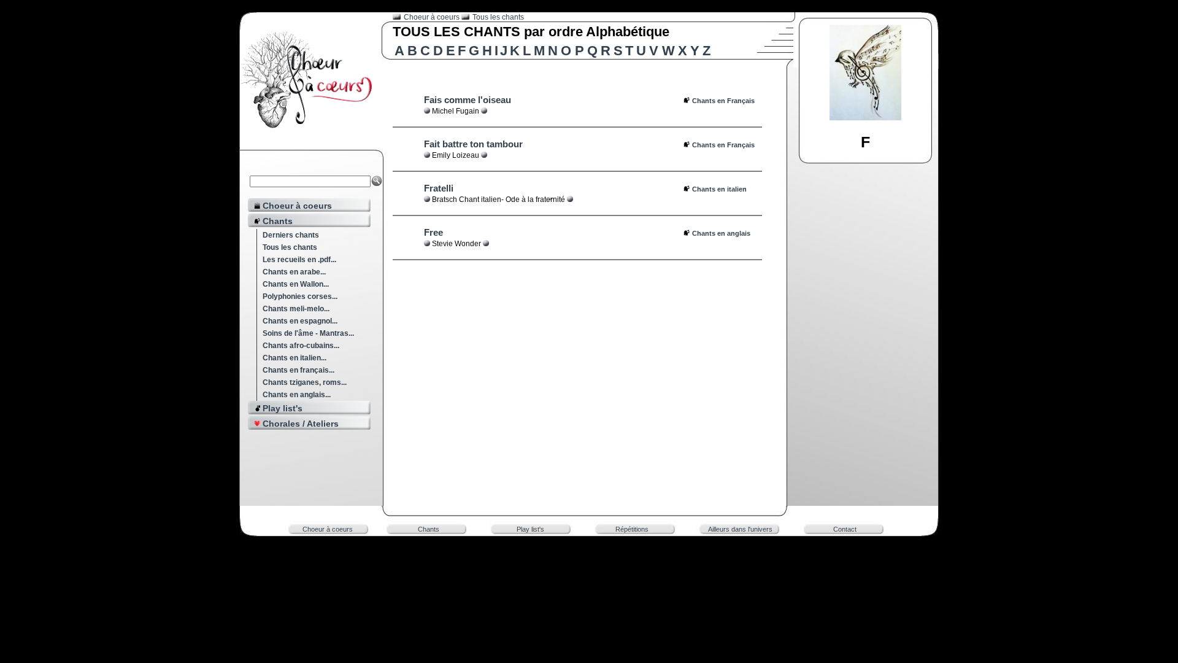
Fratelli (438, 188)
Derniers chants (291, 235)
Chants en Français (723, 100)
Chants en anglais (721, 233)
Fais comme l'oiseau (467, 100)
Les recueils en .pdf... (299, 259)
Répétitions (632, 529)
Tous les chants (290, 247)
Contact (845, 529)
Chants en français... (298, 370)
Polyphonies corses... (300, 296)
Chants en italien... (294, 358)
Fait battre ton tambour (473, 144)
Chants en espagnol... (300, 321)
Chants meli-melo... (296, 308)
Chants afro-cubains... (301, 345)
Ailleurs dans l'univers (740, 529)
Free (433, 232)
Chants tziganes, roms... (305, 382)
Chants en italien (719, 189)
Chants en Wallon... (296, 284)
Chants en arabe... (294, 272)
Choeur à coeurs (432, 17)
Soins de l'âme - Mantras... (308, 333)
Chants (428, 529)
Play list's (530, 529)
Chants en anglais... (297, 394)
